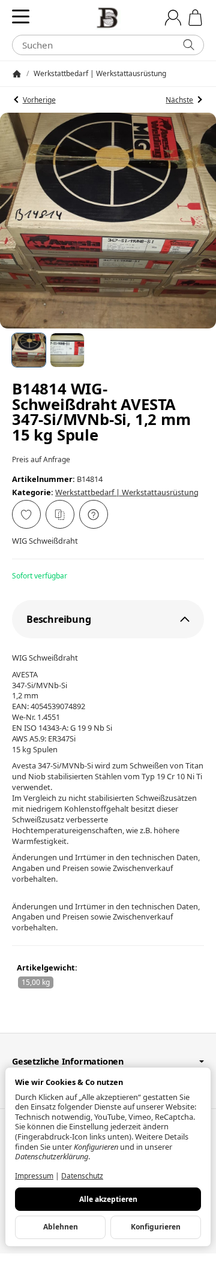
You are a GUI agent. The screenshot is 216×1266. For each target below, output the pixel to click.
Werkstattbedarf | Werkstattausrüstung (127, 492)
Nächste (179, 100)
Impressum (34, 1176)
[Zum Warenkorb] (195, 17)
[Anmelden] (173, 17)
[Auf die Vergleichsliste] (60, 514)
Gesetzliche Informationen (68, 1061)
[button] (29, 350)
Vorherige (39, 100)
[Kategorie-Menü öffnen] (20, 16)
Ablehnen (60, 1227)
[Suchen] (188, 45)
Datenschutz (82, 1176)
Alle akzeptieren (108, 1199)
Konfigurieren (156, 1227)
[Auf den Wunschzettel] (26, 514)
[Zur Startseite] (108, 18)
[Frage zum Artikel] (93, 514)
